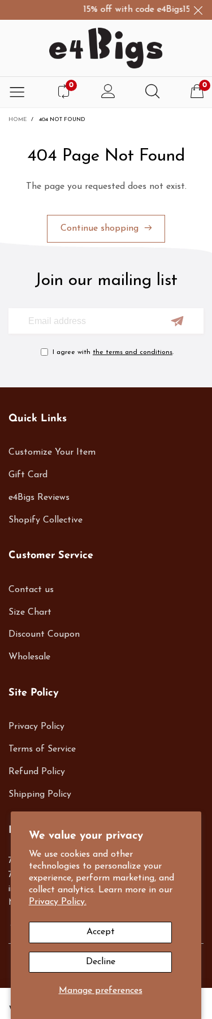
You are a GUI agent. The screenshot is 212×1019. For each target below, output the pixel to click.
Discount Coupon (44, 634)
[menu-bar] (17, 92)
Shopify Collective (45, 520)
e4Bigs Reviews (39, 497)
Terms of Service (42, 749)
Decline (100, 961)
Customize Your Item (52, 452)
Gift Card (27, 475)
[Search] (152, 92)
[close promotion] (197, 10)
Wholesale (29, 657)
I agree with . (113, 352)
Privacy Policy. (57, 901)
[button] (177, 321)
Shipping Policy (39, 794)
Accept (100, 931)
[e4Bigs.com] (106, 48)
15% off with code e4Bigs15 (134, 9)
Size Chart (29, 612)
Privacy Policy (36, 726)
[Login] (108, 92)
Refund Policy (36, 771)
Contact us (31, 589)
